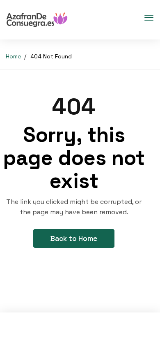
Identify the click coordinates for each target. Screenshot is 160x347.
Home (13, 56)
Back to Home (73, 238)
